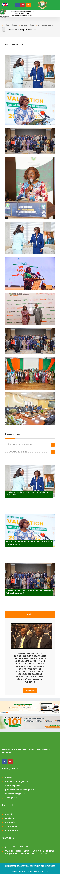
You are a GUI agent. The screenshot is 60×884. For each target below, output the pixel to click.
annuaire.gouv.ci (13, 785)
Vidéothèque (11, 826)
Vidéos (30, 614)
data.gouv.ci (11, 797)
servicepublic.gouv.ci (15, 793)
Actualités (10, 822)
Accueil (8, 814)
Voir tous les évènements (18, 444)
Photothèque (11, 830)
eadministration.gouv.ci (16, 781)
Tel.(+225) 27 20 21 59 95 (18, 847)
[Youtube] (10, 761)
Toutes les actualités (16, 451)
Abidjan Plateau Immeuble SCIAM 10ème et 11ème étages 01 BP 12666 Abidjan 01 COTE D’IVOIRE (29, 852)
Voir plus (30, 690)
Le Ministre (10, 818)
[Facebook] (4, 761)
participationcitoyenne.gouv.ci (19, 789)
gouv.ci (8, 777)
